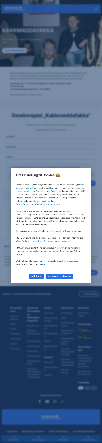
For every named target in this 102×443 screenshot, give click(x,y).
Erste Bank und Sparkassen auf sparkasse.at (49, 241)
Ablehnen (36, 276)
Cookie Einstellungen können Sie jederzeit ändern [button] (38, 204)
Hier (51, 188)
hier (44, 264)
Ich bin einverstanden (59, 276)
